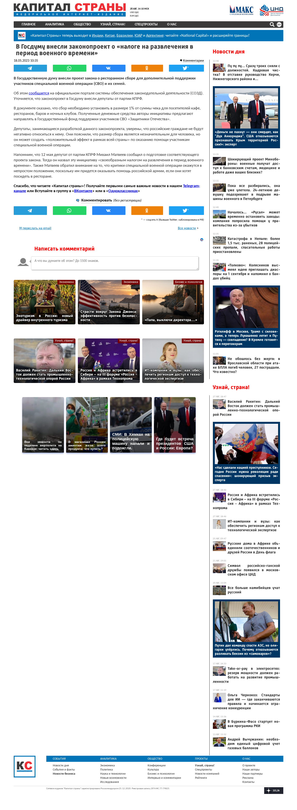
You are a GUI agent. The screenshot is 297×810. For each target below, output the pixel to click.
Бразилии (125, 36)
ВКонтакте (83, 191)
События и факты (64, 769)
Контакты (248, 782)
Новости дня (229, 51)
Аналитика (54, 24)
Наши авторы (251, 769)
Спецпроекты (146, 24)
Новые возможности (113, 778)
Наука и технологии (113, 773)
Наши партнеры (252, 773)
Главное (29, 24)
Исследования (109, 782)
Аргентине (155, 36)
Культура (153, 769)
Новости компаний (207, 773)
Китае (110, 36)
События (59, 759)
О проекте (248, 765)
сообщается (39, 93)
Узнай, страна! (112, 24)
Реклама (248, 778)
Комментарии (193, 61)
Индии (97, 36)
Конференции (157, 765)
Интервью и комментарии (164, 778)
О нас (172, 24)
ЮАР (138, 36)
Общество (82, 24)
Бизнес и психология (188, 282)
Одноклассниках (123, 191)
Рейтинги (201, 778)
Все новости (187, 228)
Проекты (201, 759)
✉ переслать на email (35, 228)
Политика (106, 769)
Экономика (66, 282)
